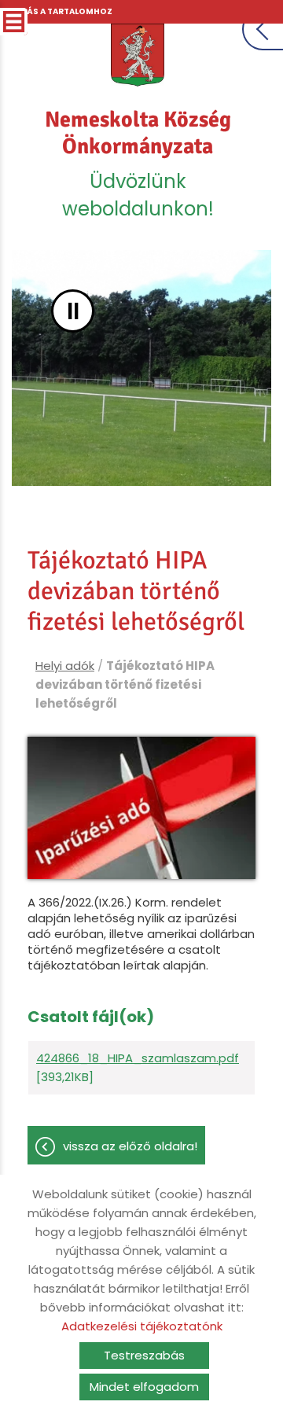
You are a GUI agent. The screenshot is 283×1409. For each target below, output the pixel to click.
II (73, 311)
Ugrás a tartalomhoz (60, 11)
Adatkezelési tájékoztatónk (141, 1326)
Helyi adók (64, 665)
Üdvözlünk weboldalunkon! (138, 164)
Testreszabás (144, 1355)
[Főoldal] (138, 55)
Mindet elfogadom (144, 1386)
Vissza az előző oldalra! (130, 1146)
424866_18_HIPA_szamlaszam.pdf (137, 1058)
